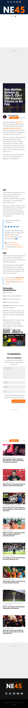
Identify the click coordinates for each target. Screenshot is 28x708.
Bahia (9, 505)
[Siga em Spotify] (20, 2)
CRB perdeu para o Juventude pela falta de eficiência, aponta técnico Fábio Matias (14, 484)
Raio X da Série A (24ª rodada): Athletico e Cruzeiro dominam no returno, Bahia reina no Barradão (14, 509)
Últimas (18, 107)
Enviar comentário (18, 401)
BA (6, 505)
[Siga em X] (11, 2)
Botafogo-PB (9, 603)
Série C (4, 603)
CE (6, 555)
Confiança (16, 603)
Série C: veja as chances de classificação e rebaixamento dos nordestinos (14, 607)
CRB (10, 107)
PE (7, 457)
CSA (5, 107)
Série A (4, 505)
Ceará (4, 555)
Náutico (4, 457)
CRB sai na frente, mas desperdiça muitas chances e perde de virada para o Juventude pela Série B (14, 534)
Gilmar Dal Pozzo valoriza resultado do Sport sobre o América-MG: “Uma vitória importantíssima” (13, 631)
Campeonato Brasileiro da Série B (12, 128)
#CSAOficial (14, 242)
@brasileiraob (8, 236)
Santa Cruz (5, 605)
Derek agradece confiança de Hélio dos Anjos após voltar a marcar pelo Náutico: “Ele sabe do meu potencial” (13, 460)
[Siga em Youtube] (17, 2)
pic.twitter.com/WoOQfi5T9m (14, 280)
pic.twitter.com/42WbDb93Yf (12, 245)
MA (19, 603)
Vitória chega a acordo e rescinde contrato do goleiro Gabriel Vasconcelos (14, 582)
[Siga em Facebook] (8, 2)
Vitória (19, 505)
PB (20, 603)
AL (8, 107)
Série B (13, 107)
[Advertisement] (14, 33)
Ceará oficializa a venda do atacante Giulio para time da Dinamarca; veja (14, 558)
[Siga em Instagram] (14, 2)
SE (8, 605)
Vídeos (15, 505)
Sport (9, 628)
